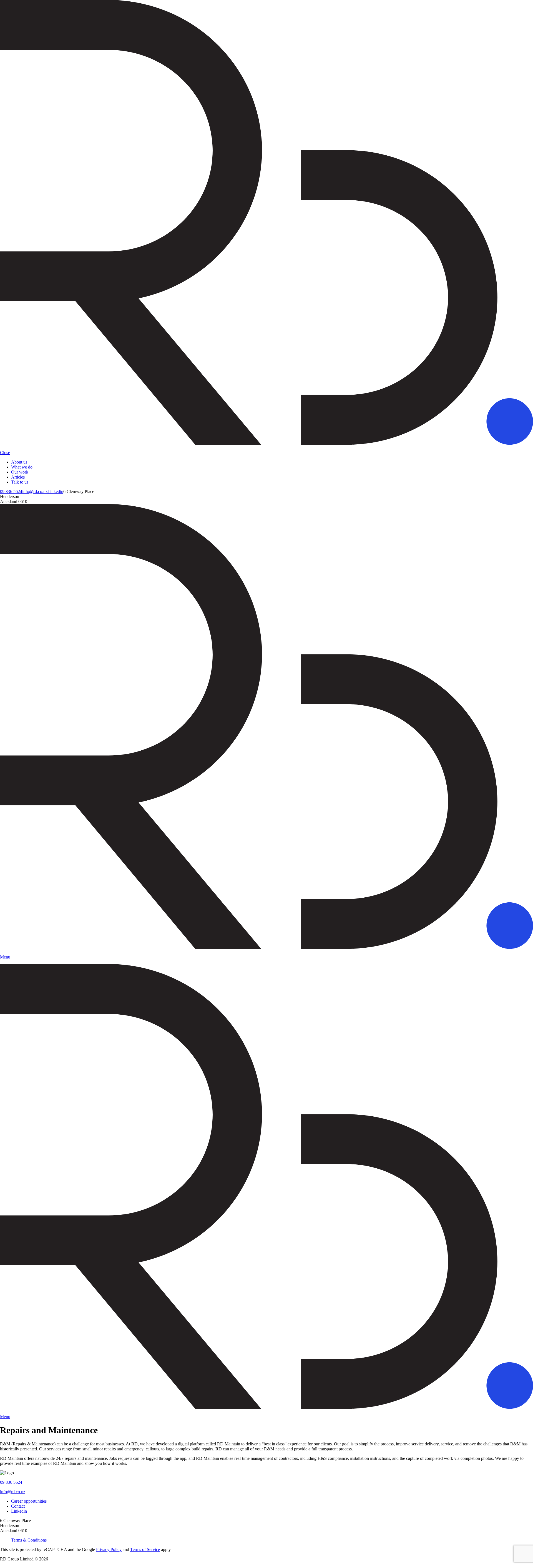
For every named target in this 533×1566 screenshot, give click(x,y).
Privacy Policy (109, 1549)
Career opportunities (29, 1501)
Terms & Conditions (29, 1540)
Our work (19, 472)
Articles (18, 477)
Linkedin (55, 491)
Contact (18, 1506)
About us (19, 462)
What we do (21, 467)
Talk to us (19, 482)
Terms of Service (145, 1549)
